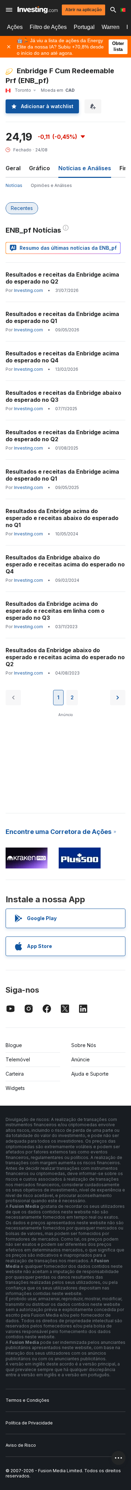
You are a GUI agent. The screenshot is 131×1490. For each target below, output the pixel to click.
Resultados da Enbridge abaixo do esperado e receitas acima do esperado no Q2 (65, 657)
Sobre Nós (83, 1045)
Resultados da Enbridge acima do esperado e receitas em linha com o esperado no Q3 (55, 610)
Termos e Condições (27, 1400)
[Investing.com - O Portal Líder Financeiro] (37, 9)
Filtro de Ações (48, 27)
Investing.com (28, 290)
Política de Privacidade (29, 1422)
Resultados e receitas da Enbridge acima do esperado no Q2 (62, 278)
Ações (15, 27)
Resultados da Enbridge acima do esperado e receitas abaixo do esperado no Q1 (62, 517)
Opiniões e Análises (51, 185)
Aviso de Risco (21, 1445)
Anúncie (80, 1059)
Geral (13, 168)
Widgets (15, 1088)
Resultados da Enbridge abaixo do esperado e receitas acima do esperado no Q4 (65, 564)
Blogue (14, 1045)
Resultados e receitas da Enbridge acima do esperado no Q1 (62, 317)
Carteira (15, 1074)
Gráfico (39, 168)
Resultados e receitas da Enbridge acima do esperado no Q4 (62, 357)
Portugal (84, 27)
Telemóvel (18, 1059)
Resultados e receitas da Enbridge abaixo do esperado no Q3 (63, 396)
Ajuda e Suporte (90, 1074)
